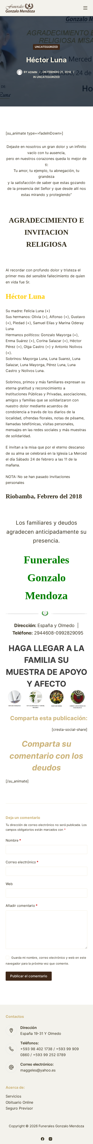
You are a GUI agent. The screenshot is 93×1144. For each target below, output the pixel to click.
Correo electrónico (22, 862)
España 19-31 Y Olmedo (40, 1033)
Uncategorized (46, 46)
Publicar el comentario (28, 976)
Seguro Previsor (19, 1108)
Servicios (13, 1096)
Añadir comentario (21, 905)
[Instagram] (50, 1139)
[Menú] (85, 8)
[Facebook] (42, 1139)
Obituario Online (19, 1102)
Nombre (13, 840)
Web (9, 884)
